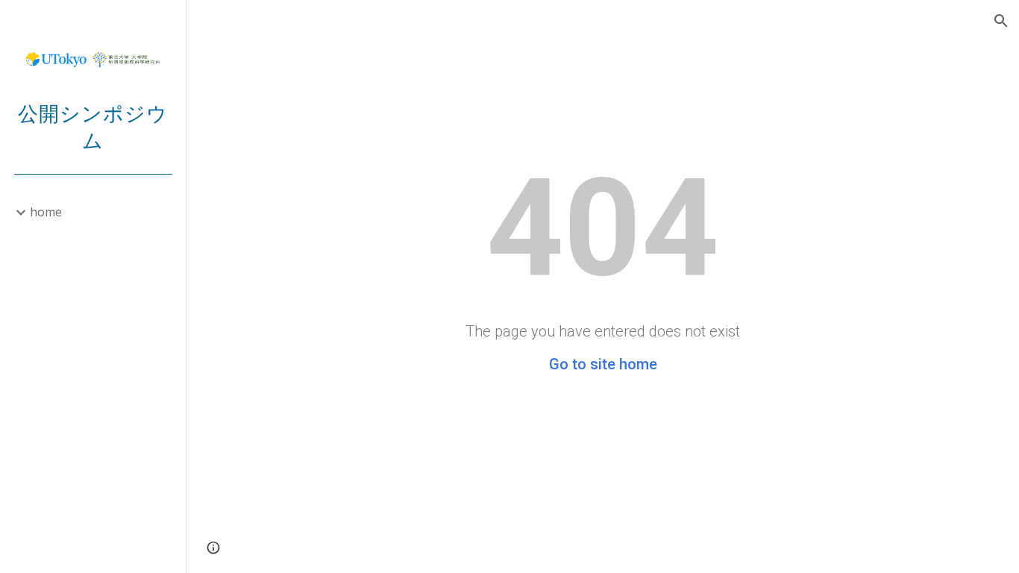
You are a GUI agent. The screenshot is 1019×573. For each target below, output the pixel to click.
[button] (1001, 21)
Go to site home (603, 364)
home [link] (46, 212)
